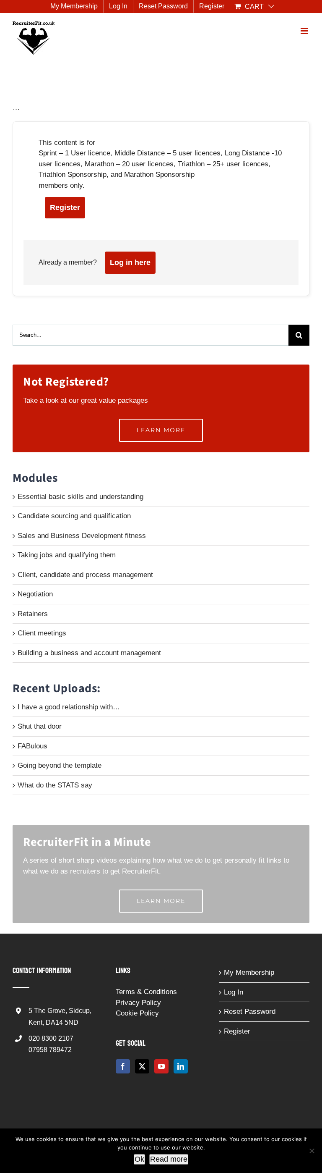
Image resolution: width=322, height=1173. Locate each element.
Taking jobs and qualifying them (67, 555)
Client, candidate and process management (85, 575)
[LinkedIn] (181, 1066)
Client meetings (42, 633)
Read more (168, 1159)
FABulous (32, 746)
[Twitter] (142, 1066)
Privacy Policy (138, 1003)
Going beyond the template (59, 765)
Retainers (33, 614)
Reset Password (249, 1012)
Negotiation (35, 594)
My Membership (249, 972)
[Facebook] (123, 1066)
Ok (139, 1159)
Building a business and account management (89, 653)
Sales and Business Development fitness (82, 536)
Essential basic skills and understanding (80, 497)
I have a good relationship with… (69, 707)
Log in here (130, 262)
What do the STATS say (55, 785)
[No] (311, 1151)
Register (65, 207)
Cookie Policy (137, 1013)
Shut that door (40, 726)
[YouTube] (161, 1066)
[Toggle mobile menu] (305, 30)
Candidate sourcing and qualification (74, 516)
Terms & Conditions (146, 992)
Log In (233, 992)
